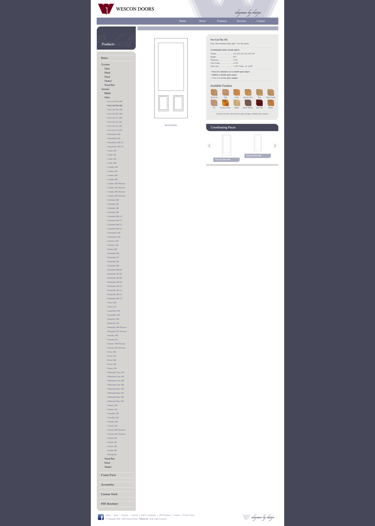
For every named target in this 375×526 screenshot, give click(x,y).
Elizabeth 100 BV (114, 270)
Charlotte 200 (113, 208)
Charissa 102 (112, 245)
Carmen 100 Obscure (116, 183)
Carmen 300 (112, 179)
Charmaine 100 (113, 233)
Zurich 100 (112, 438)
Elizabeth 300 (113, 266)
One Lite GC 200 (114, 126)
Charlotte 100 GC (114, 216)
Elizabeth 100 (113, 253)
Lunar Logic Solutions (158, 519)
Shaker (108, 81)
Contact (261, 21)
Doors (104, 58)
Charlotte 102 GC (114, 220)
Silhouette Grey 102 (115, 376)
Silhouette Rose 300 (115, 401)
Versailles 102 (113, 417)
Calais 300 (111, 163)
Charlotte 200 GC (114, 225)
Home (182, 21)
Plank (107, 72)
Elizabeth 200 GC (114, 294)
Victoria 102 (112, 426)
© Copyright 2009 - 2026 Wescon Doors (121, 519)
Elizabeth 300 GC (114, 298)
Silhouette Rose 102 (115, 393)
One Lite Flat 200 (114, 110)
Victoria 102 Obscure (116, 434)
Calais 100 (111, 151)
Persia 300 (111, 364)
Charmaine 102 (113, 237)
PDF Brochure (109, 503)
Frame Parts (108, 475)
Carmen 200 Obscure (116, 192)
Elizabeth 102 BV (114, 274)
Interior (105, 89)
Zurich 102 (112, 442)
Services (241, 21)
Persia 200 (111, 360)
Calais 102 (111, 155)
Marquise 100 (113, 319)
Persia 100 (111, 352)
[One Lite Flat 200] (257, 143)
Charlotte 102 (113, 204)
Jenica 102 (111, 307)
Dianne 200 (112, 249)
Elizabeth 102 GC (114, 290)
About (202, 21)
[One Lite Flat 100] (226, 145)
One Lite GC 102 (114, 122)
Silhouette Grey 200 (115, 381)
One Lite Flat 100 (114, 101)
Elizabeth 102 (113, 257)
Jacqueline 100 (113, 311)
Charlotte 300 (113, 212)
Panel (107, 76)
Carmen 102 (112, 171)
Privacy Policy (188, 515)
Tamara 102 (112, 409)
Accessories (107, 484)
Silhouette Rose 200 (115, 397)
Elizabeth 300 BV (114, 282)
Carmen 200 (112, 175)
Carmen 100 (112, 167)
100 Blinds (112, 454)
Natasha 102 (112, 339)
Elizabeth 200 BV (114, 278)
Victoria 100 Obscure (116, 430)
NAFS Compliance (148, 515)
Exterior (106, 64)
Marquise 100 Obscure (117, 327)
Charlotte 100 (113, 200)
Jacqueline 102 (113, 315)
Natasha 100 (112, 335)
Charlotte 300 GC (114, 229)
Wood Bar (109, 85)
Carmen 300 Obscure (116, 196)
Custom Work (109, 494)
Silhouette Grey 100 (115, 372)
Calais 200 (111, 159)
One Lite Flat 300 (114, 114)
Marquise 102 (113, 323)
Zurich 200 (112, 446)
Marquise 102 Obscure (117, 331)
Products (222, 21)
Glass (107, 68)
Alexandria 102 (113, 138)
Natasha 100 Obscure (116, 344)
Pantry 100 (112, 368)
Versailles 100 (113, 413)
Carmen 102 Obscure (116, 188)
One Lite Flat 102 (114, 105)
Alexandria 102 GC (115, 146)
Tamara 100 (112, 405)
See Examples (171, 125)
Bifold (107, 93)
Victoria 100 (112, 422)
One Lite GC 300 (114, 130)
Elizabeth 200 (113, 261)
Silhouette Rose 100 (115, 389)
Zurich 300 (112, 450)
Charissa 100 (112, 241)
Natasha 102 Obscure (116, 348)
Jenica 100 (111, 303)
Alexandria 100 (113, 134)
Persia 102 (111, 356)
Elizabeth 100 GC (114, 286)
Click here (216, 78)
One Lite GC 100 (114, 118)
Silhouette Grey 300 (115, 385)
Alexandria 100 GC (115, 142)
